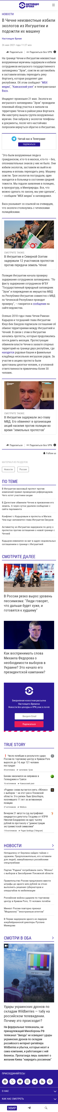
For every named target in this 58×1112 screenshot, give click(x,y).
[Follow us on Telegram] (35, 1082)
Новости (8, 14)
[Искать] (46, 1108)
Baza (5, 90)
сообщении (39, 303)
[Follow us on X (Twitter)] (12, 1082)
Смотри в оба (17, 938)
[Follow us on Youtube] (20, 1082)
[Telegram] (29, 1108)
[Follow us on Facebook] (5, 1082)
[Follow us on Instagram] (27, 1082)
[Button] (14, 52)
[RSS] (42, 1082)
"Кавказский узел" (23, 86)
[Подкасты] (50, 1082)
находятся (8, 352)
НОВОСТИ (13, 845)
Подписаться (29, 144)
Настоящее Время (12, 38)
